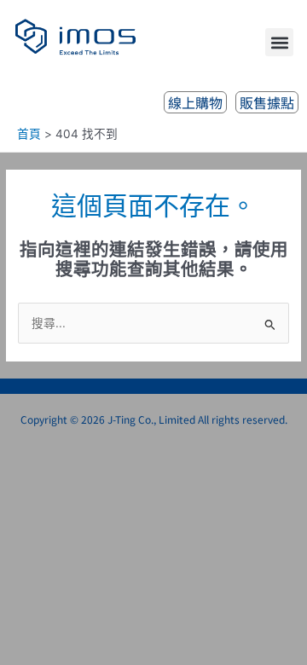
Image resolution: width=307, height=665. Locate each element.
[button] (279, 42)
